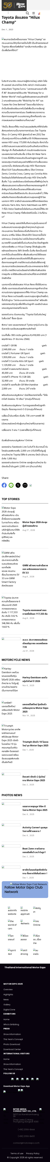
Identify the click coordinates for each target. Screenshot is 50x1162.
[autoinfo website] (12, 911)
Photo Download (11, 1044)
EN (12, 12)
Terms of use (17, 1153)
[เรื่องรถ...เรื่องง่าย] (37, 940)
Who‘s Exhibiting (11, 1024)
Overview (7, 989)
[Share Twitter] (19, 487)
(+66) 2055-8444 (26, 1130)
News (6, 999)
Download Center (12, 1049)
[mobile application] (25, 911)
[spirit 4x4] (12, 953)
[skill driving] (25, 953)
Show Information (12, 1034)
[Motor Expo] (8, 1126)
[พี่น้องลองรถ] (25, 940)
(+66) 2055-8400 (26, 1136)
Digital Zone (9, 1009)
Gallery (6, 1004)
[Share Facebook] (5, 487)
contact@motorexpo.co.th (26, 1143)
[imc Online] (37, 926)
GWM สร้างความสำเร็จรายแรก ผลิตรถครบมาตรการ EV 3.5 (35, 569)
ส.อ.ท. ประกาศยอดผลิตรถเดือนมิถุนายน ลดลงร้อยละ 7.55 (35, 643)
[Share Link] (12, 487)
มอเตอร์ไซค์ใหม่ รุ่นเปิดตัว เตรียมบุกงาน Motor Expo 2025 (35, 708)
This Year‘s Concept (13, 1039)
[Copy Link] (31, 487)
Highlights (8, 994)
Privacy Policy (32, 1153)
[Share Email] (25, 487)
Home (6, 1019)
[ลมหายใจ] (37, 953)
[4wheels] (25, 926)
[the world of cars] (12, 926)
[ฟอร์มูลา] (37, 911)
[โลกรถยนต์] (12, 940)
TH (4, 12)
